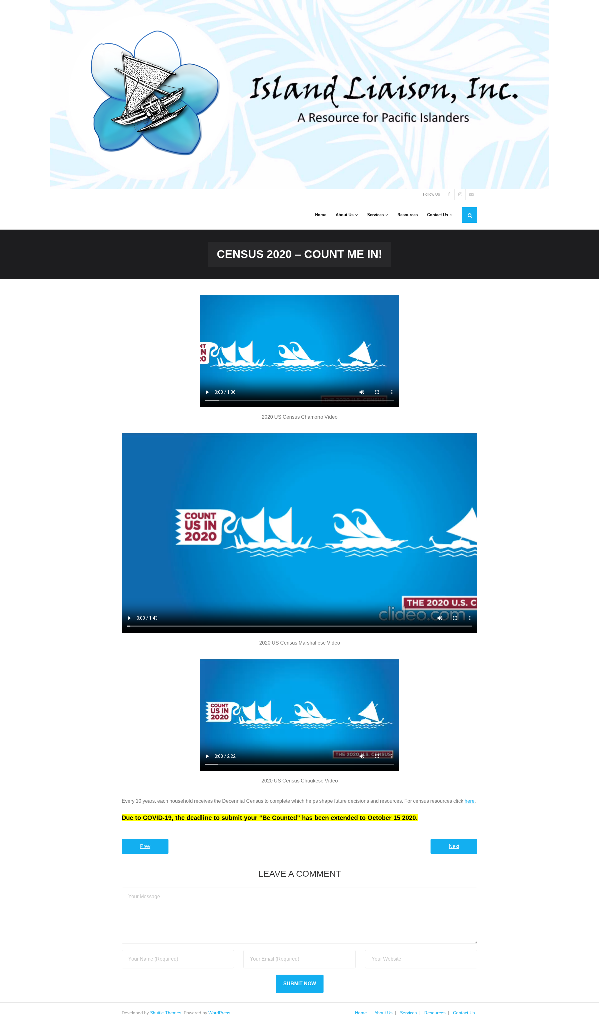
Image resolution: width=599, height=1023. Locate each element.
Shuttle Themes (165, 1012)
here (470, 801)
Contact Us (464, 1012)
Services (408, 1012)
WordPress (219, 1012)
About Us (383, 1012)
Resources (435, 1012)
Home (361, 1012)
